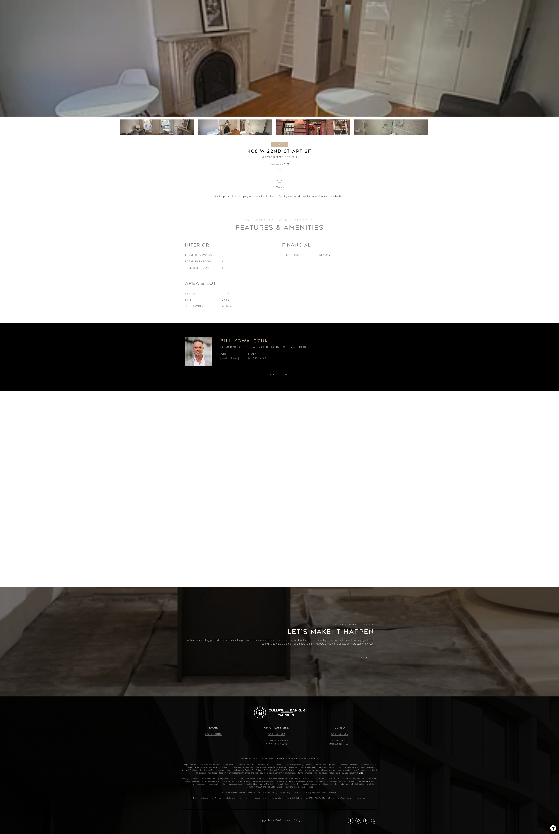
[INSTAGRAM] (358, 821)
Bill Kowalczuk (244, 341)
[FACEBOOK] (350, 821)
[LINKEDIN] (366, 821)
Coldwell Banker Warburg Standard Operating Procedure (290, 759)
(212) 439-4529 (257, 358)
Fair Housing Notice (250, 759)
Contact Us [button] (367, 658)
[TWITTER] (374, 821)
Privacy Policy (291, 820)
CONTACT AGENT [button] (279, 375)
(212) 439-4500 (276, 734)
